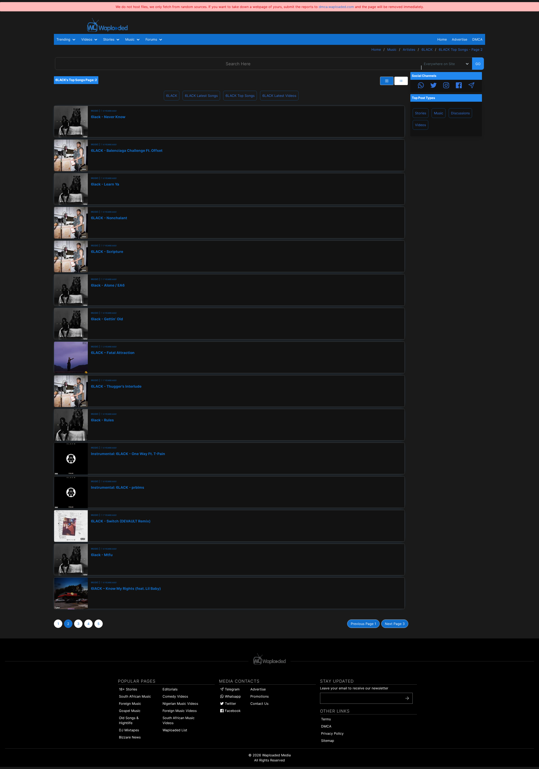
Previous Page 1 (363, 624)
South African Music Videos (179, 720)
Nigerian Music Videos (180, 703)
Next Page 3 (395, 624)
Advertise (258, 689)
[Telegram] (471, 85)
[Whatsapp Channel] (421, 85)
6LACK (171, 95)
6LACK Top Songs (240, 95)
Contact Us (259, 703)
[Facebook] (459, 85)
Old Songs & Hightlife (129, 720)
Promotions (259, 696)
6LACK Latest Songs (201, 95)
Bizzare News (130, 737)
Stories (420, 113)
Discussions (460, 113)
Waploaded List (175, 730)
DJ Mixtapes (129, 730)
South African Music (135, 696)
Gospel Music (129, 711)
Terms (326, 719)
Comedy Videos (175, 696)
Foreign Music (130, 703)
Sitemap (327, 740)
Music (438, 113)
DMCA (477, 39)
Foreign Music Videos (180, 711)
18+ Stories (128, 689)
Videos (420, 125)
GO (477, 64)
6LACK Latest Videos (279, 95)
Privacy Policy (332, 733)
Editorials (170, 689)
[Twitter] (433, 85)
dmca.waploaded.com (336, 7)
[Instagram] (446, 85)
